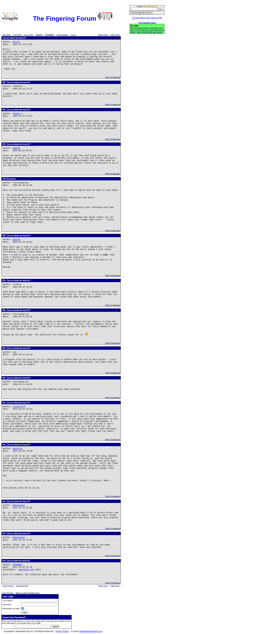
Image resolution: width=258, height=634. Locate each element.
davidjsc (17, 448)
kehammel (17, 565)
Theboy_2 (17, 113)
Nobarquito (19, 505)
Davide (16, 239)
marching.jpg (26, 569)
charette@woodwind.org (90, 631)
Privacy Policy (62, 631)
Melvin (16, 42)
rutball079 (19, 406)
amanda (16, 148)
